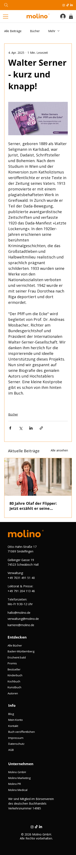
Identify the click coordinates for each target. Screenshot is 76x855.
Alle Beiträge (13, 31)
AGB (11, 750)
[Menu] (6, 16)
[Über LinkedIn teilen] (31, 428)
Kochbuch (14, 681)
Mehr (51, 31)
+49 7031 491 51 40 (21, 578)
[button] (71, 16)
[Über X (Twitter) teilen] (21, 428)
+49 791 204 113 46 (21, 591)
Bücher (35, 31)
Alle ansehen (59, 450)
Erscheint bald (17, 657)
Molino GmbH (17, 772)
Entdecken (17, 637)
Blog (11, 714)
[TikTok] (67, 5)
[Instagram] (63, 5)
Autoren (13, 693)
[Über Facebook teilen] (10, 428)
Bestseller (14, 669)
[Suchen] (6, 5)
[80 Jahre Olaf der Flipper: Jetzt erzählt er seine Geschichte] (38, 477)
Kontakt (13, 726)
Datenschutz (16, 744)
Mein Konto (15, 720)
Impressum (15, 738)
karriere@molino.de (21, 625)
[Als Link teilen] (41, 428)
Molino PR (14, 784)
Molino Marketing (19, 778)
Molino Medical (17, 790)
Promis (12, 663)
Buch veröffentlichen (21, 732)
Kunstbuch (14, 687)
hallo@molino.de (19, 613)
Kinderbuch (15, 675)
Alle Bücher (15, 645)
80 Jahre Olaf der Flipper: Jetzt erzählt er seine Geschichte (33, 506)
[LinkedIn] (71, 5)
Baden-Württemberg (21, 651)
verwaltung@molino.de (23, 619)
